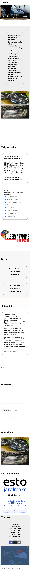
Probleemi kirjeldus (6, 384)
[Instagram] (15, 542)
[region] (15, 12)
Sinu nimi (3, 359)
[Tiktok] (19, 542)
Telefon (3, 376)
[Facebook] (11, 542)
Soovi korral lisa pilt (6, 407)
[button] (1, 12)
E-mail (2, 367)
